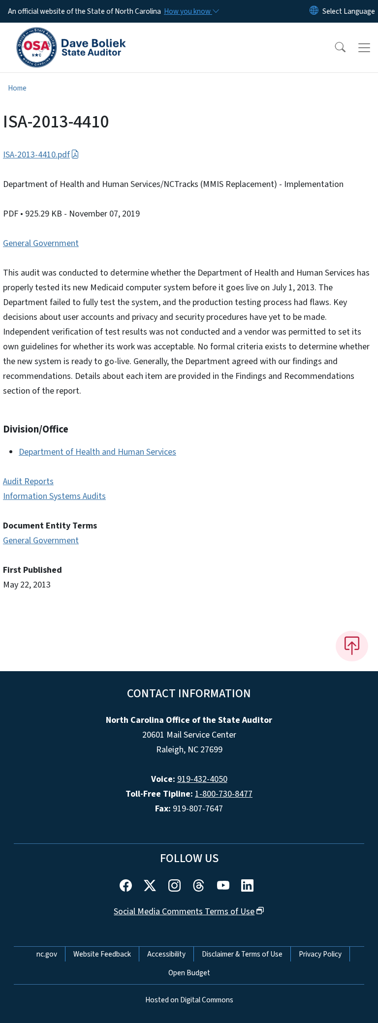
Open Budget (189, 972)
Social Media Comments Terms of (184, 911)
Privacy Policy (320, 954)
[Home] (71, 34)
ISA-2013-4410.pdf (36, 155)
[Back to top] (352, 646)
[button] (334, 48)
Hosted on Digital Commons (189, 999)
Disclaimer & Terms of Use (242, 954)
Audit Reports (28, 481)
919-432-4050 (202, 779)
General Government (41, 243)
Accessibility (166, 954)
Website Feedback (102, 954)
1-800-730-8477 (223, 794)
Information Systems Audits (54, 496)
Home (17, 88)
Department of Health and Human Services (97, 452)
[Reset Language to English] (314, 11)
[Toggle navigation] (364, 48)
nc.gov (46, 954)
